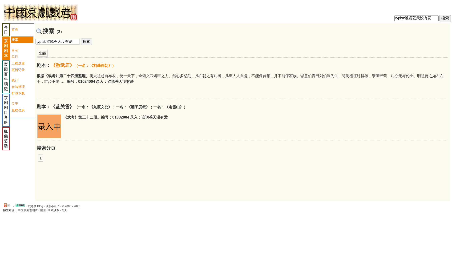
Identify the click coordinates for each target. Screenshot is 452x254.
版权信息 (18, 110)
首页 (15, 29)
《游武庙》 (83, 65)
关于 (15, 104)
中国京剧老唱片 (28, 210)
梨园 (43, 210)
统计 (15, 80)
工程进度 (18, 63)
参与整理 (18, 87)
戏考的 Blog (35, 206)
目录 (15, 50)
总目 (15, 57)
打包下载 (18, 93)
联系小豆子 (52, 206)
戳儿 (64, 210)
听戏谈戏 (53, 210)
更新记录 (18, 70)
